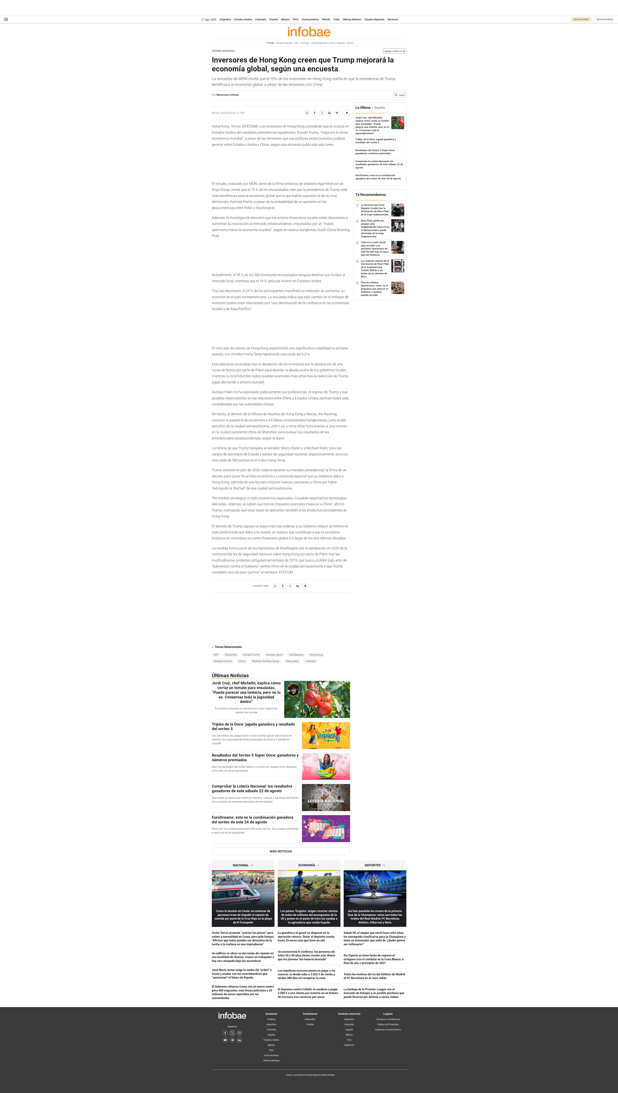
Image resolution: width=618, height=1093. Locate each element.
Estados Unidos (243, 19)
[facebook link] (225, 1033)
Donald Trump (251, 654)
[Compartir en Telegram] (337, 113)
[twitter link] (232, 1033)
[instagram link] (239, 1033)
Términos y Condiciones (388, 1019)
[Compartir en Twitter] (322, 113)
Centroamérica (310, 19)
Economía (231, 654)
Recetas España (284, 43)
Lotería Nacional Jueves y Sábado (328, 43)
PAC (296, 43)
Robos (350, 43)
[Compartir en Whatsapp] (307, 113)
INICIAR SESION (605, 19)
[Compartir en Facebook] (315, 113)
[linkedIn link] (239, 1040)
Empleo (310, 1024)
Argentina (225, 19)
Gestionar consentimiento (388, 1029)
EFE (216, 654)
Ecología (305, 43)
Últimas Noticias (352, 19)
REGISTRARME (581, 19)
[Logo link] (309, 31)
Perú (295, 19)
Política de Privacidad (388, 1024)
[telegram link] (232, 1040)
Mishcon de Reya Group (265, 661)
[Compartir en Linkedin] (329, 113)
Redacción (310, 1019)
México (285, 19)
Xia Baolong (296, 654)
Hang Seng (292, 661)
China (242, 661)
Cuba (336, 19)
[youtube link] (225, 1040)
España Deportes (374, 19)
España (273, 19)
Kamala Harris (274, 654)
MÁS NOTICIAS (281, 851)
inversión (310, 661)
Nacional (393, 19)
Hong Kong (316, 654)
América (271, 1019)
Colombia (260, 19)
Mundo (326, 19)
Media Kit (349, 1045)
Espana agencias (223, 50)
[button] (6, 19)
